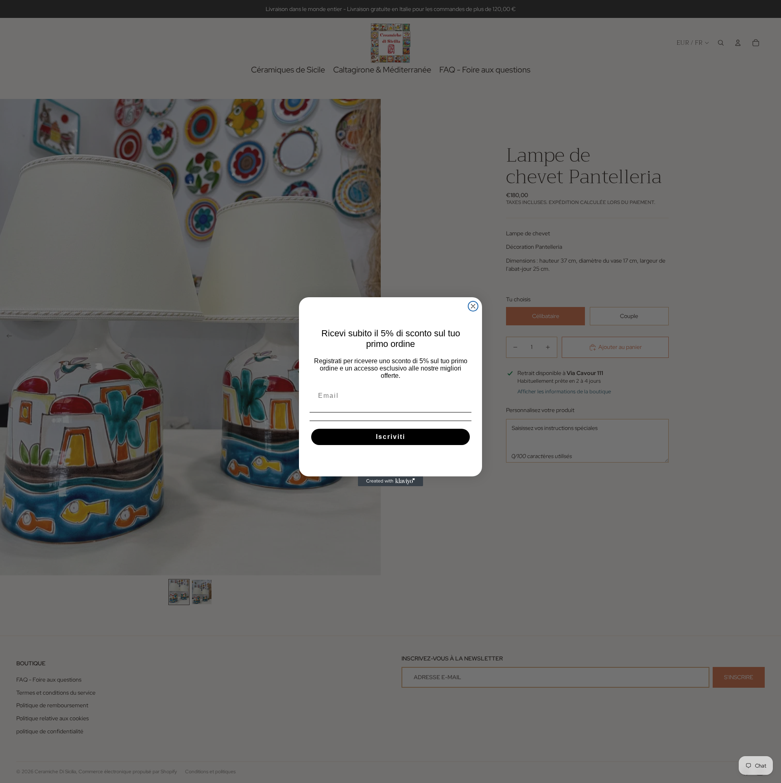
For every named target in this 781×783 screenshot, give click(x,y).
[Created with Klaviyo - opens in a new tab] (390, 481)
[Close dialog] (473, 306)
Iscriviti (390, 436)
